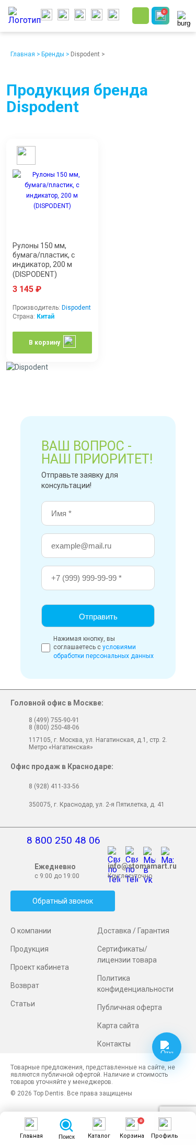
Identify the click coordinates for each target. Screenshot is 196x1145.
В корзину (44, 342)
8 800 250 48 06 (63, 840)
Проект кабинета (39, 967)
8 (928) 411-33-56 (54, 786)
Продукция (29, 949)
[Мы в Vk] (152, 853)
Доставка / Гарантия (133, 931)
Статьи (22, 1004)
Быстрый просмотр (24, 157)
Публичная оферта (129, 1007)
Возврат (24, 985)
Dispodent (76, 307)
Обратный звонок (62, 901)
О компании (30, 931)
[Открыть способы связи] (166, 1047)
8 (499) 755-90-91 (54, 720)
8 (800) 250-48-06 (54, 727)
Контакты (114, 1044)
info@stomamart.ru (142, 866)
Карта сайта (118, 1025)
